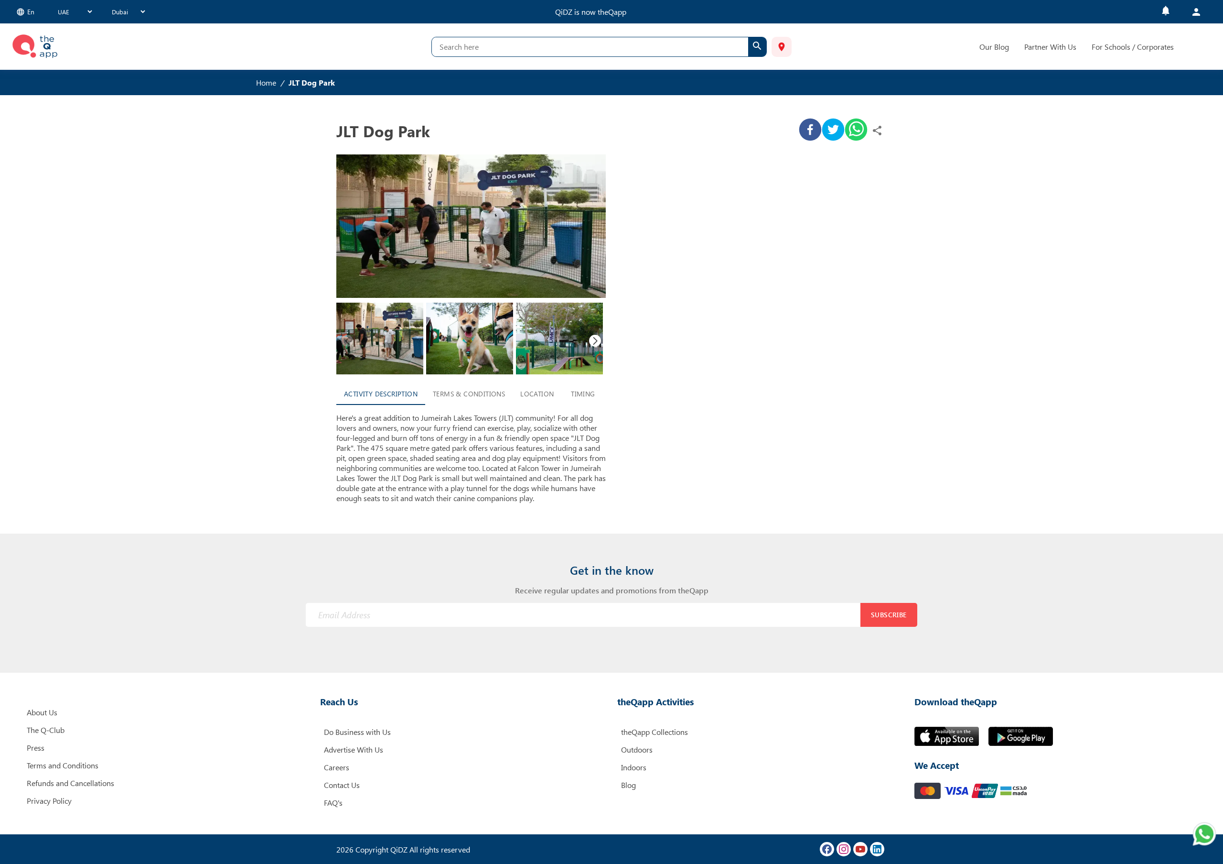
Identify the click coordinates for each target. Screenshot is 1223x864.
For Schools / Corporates (1133, 47)
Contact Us (342, 785)
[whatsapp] (856, 130)
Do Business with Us (357, 732)
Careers (336, 767)
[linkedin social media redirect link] (877, 849)
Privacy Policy (49, 801)
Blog (628, 785)
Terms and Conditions (62, 765)
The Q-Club (45, 730)
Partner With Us (1050, 47)
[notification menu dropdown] (1165, 11)
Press (35, 748)
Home (266, 82)
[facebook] (810, 130)
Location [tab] (537, 393)
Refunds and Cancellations (70, 783)
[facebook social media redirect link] (827, 849)
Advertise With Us (353, 749)
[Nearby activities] (782, 47)
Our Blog (994, 47)
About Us (42, 712)
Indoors (633, 767)
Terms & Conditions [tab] (469, 393)
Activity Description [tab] (381, 393)
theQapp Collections (654, 732)
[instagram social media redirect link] (844, 849)
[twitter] (833, 130)
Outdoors (637, 749)
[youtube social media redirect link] (860, 849)
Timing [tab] (583, 393)
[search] (757, 46)
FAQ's (333, 803)
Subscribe (889, 614)
